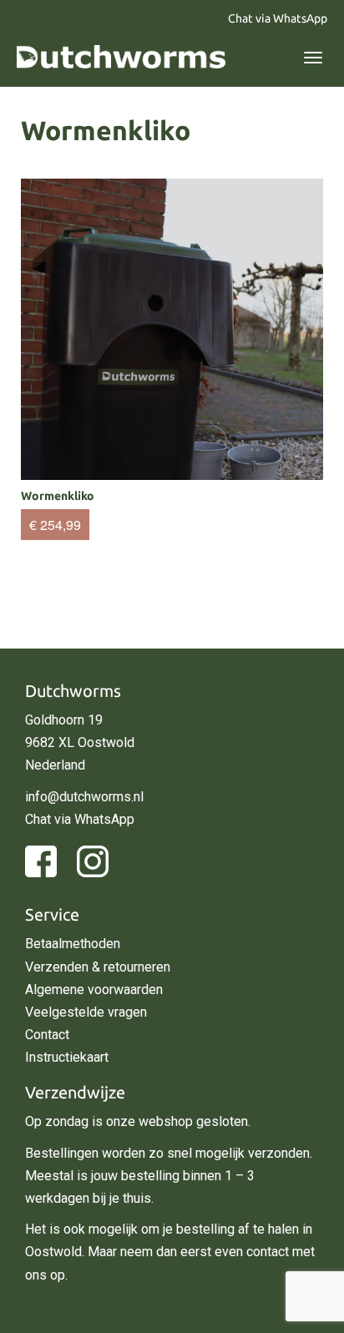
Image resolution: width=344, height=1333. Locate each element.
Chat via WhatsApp (277, 18)
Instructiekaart (67, 1057)
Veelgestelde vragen (86, 1012)
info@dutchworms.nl (84, 797)
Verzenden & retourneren (97, 967)
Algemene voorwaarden (94, 989)
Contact (47, 1035)
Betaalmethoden (72, 944)
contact (267, 1252)
